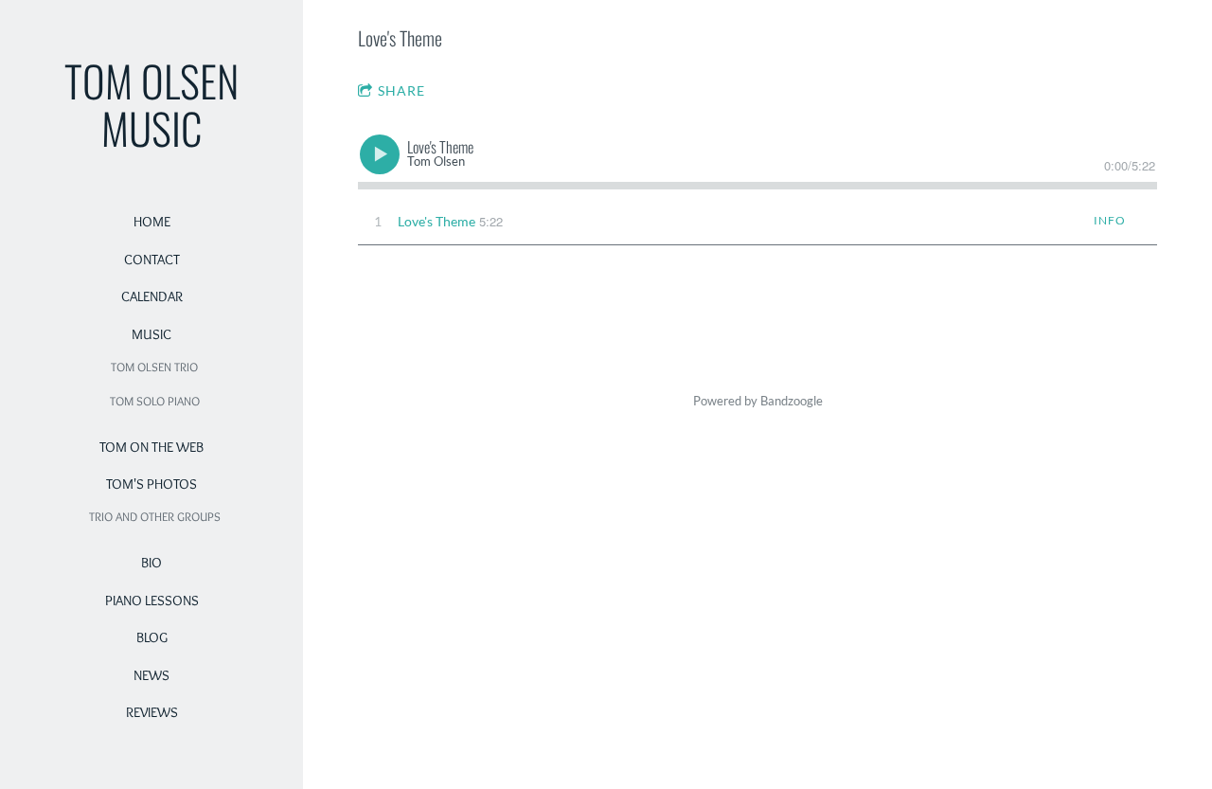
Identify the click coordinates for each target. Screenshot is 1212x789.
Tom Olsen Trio (154, 366)
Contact (152, 259)
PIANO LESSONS (152, 600)
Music (151, 334)
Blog (152, 637)
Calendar (152, 296)
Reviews (152, 712)
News (151, 675)
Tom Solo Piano (155, 400)
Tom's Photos (151, 484)
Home (152, 221)
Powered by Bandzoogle (758, 401)
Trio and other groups (155, 516)
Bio (151, 562)
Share (401, 90)
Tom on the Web (151, 447)
